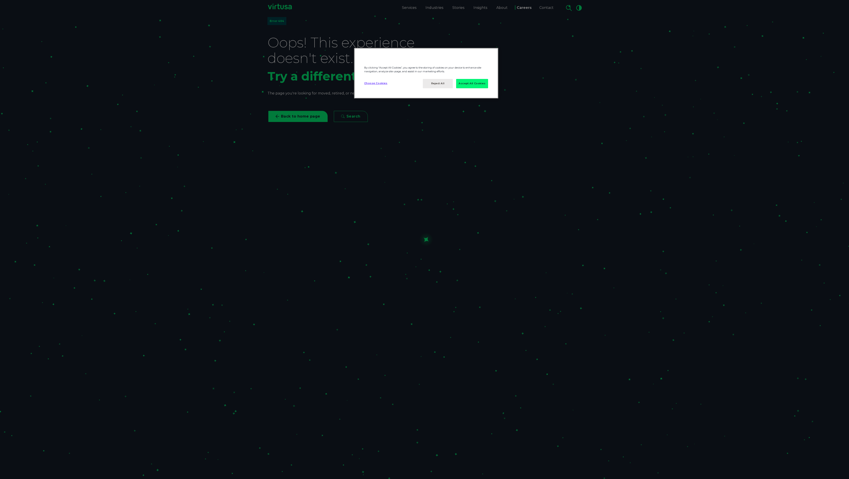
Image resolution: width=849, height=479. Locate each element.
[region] (426, 73)
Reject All (438, 83)
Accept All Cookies (472, 83)
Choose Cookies (376, 83)
